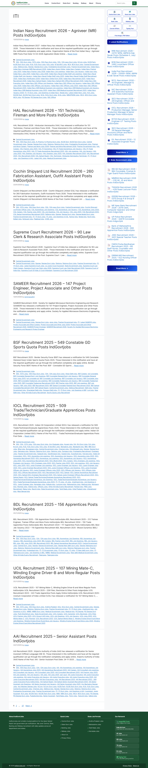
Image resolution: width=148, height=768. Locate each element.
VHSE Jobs (49, 219)
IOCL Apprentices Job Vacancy (71, 458)
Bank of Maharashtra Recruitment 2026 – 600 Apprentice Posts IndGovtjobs (121, 228)
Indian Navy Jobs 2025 (21, 74)
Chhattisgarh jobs (76, 449)
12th (59, 62)
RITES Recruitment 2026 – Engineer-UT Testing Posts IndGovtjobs (121, 121)
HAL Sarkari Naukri (42, 156)
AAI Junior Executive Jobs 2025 (81, 677)
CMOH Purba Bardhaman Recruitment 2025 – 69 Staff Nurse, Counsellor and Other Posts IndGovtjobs (121, 247)
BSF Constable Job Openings (50, 378)
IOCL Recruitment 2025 (50, 472)
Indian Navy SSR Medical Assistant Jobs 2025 (30, 90)
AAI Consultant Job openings (88, 670)
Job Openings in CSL (60, 217)
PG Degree (26, 97)
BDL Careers (46, 541)
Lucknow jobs (61, 484)
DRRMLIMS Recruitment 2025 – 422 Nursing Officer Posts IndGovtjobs (122, 257)
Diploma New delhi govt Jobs (56, 548)
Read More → (122, 152)
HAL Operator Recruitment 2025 (74, 153)
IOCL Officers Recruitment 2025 (29, 472)
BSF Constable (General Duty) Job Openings (29, 376)
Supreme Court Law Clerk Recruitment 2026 (68, 268)
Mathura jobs (86, 484)
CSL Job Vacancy (62, 212)
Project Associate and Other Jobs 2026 (55, 325)
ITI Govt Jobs (32, 93)
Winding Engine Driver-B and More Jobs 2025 (76, 621)
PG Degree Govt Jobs (39, 97)
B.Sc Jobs (50, 64)
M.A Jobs (90, 93)
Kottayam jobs (28, 219)
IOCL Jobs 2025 (19, 465)
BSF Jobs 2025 (26, 385)
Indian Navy (95, 67)
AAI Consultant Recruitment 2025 (67, 672)
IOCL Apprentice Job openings (39, 456)
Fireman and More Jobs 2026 (38, 146)
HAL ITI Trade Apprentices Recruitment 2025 (47, 151)
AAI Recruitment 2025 (67, 679)
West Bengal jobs (23, 491)
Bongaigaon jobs (32, 449)
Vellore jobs (93, 696)
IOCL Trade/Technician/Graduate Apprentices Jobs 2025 (34, 482)
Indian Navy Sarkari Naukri (36, 81)
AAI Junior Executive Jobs (59, 677)
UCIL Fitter (92, 614)
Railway (83, 3)
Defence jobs (22, 67)
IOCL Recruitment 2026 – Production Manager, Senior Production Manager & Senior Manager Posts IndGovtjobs (122, 111)
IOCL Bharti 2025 (55, 461)
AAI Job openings (19, 675)
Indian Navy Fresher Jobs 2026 (33, 71)
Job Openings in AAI (76, 691)
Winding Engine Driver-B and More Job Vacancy (41, 621)
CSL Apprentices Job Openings (43, 210)
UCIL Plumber (30, 618)
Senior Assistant (49, 696)
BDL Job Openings (77, 541)
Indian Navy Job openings (55, 71)
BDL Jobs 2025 (27, 543)
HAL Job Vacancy (85, 151)
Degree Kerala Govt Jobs (85, 214)
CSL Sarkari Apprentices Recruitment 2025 (28, 214)
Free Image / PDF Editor (122, 34)
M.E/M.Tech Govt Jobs (31, 95)
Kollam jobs (17, 219)
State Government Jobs (73, 266)
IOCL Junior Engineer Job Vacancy (65, 465)
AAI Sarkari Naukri (46, 682)
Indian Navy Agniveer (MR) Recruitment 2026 (29, 69)
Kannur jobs (73, 217)
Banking (75, 3)
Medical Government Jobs (56, 158)
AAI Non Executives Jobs (49, 679)
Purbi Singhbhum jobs (26, 614)
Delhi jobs (88, 388)
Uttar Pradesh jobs (79, 489)
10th (17, 62)
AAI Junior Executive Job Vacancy (36, 677)
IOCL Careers (68, 461)
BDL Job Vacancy (90, 541)
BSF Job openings (80, 383)
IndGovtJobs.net (20, 765)
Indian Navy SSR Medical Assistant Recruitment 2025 (67, 90)
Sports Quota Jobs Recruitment (58, 393)
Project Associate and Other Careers (26, 325)
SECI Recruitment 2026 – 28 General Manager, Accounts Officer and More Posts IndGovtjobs (121, 131)
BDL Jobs (16, 543)
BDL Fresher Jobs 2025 (60, 541)
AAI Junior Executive (75, 675)
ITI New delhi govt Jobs (84, 550)
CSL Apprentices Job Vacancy (66, 210)
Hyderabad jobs (32, 550)
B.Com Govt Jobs (50, 686)
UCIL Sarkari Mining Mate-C (64, 618)
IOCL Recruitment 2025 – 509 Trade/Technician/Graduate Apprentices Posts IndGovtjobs (54, 410)
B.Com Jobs (82, 62)
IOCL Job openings (78, 463)
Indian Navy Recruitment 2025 (74, 78)
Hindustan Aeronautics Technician (74, 156)
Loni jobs (90, 390)
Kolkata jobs (50, 484)
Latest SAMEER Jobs (88, 322)
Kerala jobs (64, 93)
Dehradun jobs (23, 451)
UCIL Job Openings (57, 616)
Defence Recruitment (76, 388)
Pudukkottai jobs (36, 696)
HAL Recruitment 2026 (26, 156)
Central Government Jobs (25, 60)
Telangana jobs (52, 555)
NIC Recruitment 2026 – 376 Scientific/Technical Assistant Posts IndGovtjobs (120, 91)
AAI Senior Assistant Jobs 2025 (69, 684)
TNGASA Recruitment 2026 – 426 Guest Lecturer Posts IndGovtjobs (122, 189)
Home (47, 3)
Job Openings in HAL (25, 158)
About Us (65, 734)
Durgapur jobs (67, 451)
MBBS (48, 553)
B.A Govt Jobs (82, 444)
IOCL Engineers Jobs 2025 (41, 463)
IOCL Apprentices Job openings (47, 458)
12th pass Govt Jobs (69, 62)
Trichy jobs (73, 696)
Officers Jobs (43, 487)
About (91, 3)
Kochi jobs (91, 217)
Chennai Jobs (64, 449)
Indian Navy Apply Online (56, 69)
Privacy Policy (66, 738)
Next (29, 706)
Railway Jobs (130, 20)
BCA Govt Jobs (77, 64)
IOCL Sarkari (64, 472)
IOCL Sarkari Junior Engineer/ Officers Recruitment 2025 (73, 475)
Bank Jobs (114, 20)
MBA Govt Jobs (66, 693)
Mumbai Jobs (22, 487)
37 (23, 706)
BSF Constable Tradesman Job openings (33, 381)
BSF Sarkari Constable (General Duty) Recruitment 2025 (70, 385)
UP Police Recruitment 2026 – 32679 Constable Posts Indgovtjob (120, 219)
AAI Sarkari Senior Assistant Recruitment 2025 (71, 682)
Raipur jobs (27, 489)
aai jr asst (63, 675)
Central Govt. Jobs (25, 545)
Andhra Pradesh (51, 607)
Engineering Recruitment (82, 451)
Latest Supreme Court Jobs (34, 266)
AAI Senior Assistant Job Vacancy (44, 684)
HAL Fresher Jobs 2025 (28, 149)
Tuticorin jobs (83, 696)
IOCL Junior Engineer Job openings (39, 465)
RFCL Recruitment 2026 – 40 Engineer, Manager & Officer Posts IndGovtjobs (121, 82)
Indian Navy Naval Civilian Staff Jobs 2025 (48, 76)
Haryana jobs (87, 454)
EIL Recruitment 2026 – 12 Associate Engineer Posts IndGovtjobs (121, 141)
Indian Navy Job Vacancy (75, 71)
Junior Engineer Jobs (25, 484)
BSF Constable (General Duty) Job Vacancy (62, 376)
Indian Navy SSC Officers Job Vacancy (36, 86)
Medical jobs (70, 611)
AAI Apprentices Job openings (71, 668)
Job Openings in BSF (78, 390)
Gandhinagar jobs (54, 454)
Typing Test (130, 27)
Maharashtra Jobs (74, 484)
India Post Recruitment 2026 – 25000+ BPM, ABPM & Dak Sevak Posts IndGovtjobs (122, 73)
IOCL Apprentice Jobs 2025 (84, 456)
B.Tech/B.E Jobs (61, 64)
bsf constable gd (33, 378)
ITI (26, 93)
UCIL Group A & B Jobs (40, 616)
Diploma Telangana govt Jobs (78, 548)
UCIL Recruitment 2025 (44, 618)
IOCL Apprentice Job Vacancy (62, 456)
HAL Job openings (71, 151)
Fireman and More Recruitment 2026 (63, 146)
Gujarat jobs (65, 454)
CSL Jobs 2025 (75, 212)
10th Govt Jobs (25, 62)
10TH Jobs (36, 62)
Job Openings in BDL (37, 553)
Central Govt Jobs (114, 13)
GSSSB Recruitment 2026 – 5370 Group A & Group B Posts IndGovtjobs (122, 198)
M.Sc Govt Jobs (51, 95)
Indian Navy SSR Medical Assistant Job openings (45, 88)
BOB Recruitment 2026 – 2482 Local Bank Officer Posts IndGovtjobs (120, 64)
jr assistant (89, 691)
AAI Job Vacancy (33, 675)
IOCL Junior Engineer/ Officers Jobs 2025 (45, 470)
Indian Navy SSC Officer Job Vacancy (68, 83)
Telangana (42, 555)
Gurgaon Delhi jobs (50, 390)
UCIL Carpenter (69, 614)
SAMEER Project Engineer (36, 327)
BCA (69, 64)
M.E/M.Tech (17, 95)
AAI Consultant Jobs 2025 (44, 672)
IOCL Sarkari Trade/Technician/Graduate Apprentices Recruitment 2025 (50, 477)
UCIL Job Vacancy (72, 616)
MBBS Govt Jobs (38, 611)
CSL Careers (18, 212)
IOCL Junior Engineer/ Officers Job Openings (64, 468)
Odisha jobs (32, 487)
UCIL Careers (58, 614)
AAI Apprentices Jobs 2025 (30, 670)
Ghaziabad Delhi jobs (34, 390)
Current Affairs (114, 27)
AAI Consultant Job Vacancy (23, 672)
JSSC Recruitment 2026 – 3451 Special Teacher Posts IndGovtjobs (122, 237)
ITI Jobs (49, 217)
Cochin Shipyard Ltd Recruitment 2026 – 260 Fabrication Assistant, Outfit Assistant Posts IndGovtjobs (53, 176)
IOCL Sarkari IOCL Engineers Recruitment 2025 (35, 475)
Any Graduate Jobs (56, 444)
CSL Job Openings (48, 212)
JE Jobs (68, 482)
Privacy (98, 3)
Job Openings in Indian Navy (48, 93)
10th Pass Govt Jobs (48, 62)
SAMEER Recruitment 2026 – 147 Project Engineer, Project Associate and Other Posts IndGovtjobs (52, 288)
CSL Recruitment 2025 (90, 212)
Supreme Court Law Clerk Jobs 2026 (37, 268)
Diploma (51, 144)
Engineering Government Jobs (60, 67)
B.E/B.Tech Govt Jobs (21, 64)
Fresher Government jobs (80, 67)
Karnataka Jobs (39, 484)
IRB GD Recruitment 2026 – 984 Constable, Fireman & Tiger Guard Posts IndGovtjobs (122, 171)
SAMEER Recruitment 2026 (56, 327)
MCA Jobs (17, 97)
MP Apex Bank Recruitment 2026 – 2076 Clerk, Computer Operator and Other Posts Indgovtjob (122, 208)
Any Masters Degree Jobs (27, 686)
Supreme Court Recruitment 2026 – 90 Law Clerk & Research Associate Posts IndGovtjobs (54, 234)
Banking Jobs (66, 728)
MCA (82, 95)
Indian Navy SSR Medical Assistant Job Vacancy (81, 88)
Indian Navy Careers (73, 69)
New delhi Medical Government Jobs (84, 553)
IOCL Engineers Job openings (84, 461)
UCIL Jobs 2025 (86, 616)
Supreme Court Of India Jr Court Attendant (36, 270)
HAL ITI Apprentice (45, 149)
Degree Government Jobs (48, 545)
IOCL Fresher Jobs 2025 (61, 463)
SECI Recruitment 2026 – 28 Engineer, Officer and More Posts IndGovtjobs (121, 101)
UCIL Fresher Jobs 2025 (22, 616)
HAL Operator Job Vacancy (32, 153)
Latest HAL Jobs (40, 158)
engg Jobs (53, 322)
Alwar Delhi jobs (71, 374)
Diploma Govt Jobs (61, 144)
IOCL (25, 456)
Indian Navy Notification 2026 (29, 78)
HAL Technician (55, 156)
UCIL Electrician (81, 614)
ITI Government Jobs (49, 550)
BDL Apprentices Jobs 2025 (30, 541)
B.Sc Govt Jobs (40, 64)
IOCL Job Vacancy (92, 463)
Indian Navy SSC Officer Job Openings (39, 83)
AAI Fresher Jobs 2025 (89, 672)
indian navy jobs (91, 71)
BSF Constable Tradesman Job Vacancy (63, 381)
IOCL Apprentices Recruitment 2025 (35, 461)
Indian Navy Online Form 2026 (52, 78)
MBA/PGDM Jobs (73, 95)
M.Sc (42, 95)
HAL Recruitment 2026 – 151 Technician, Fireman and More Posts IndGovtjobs (49, 112)
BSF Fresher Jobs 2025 (64, 383)
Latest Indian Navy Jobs (77, 93)
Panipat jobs (78, 487)
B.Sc (31, 64)
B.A (75, 444)
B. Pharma (40, 142)
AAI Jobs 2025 (53, 675)
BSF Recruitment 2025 (41, 385)
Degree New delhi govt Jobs (68, 545)
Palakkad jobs (39, 219)
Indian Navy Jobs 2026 (39, 74)
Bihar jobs (21, 449)
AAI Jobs (44, 675)
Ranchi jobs (36, 489)
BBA (86, 447)
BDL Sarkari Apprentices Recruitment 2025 (66, 543)
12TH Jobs (28, 444)
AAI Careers (72, 670)
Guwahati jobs (76, 454)
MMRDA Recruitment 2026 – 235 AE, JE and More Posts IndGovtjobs (121, 180)
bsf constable (93, 374)
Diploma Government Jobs (34, 548)
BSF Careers (82, 374)
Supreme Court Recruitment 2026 (65, 270)
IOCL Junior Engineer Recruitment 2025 (32, 468)
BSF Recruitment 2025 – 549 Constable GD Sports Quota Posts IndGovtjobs (51, 344)
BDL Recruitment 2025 (41, 543)
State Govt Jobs (130, 13)
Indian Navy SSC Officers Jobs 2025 (64, 86)
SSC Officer (51, 97)
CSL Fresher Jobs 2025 (32, 212)
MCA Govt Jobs (91, 95)
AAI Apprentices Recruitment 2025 (54, 670)
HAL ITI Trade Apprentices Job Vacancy (67, 149)
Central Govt (55, 3)
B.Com (40, 686)
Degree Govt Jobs (41, 67)
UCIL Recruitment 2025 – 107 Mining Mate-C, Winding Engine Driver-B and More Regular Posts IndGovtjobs (56, 573)
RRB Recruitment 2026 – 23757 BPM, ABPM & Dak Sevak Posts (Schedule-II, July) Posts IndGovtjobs (121, 54)
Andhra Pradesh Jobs (96, 721)
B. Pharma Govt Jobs (52, 142)
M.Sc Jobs (62, 95)
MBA (58, 693)
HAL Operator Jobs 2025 (52, 153)
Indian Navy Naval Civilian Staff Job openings (65, 74)
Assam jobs (68, 444)
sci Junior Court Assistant (54, 266)
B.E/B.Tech (92, 62)
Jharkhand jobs (77, 482)
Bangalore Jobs (66, 447)
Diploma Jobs (56, 451)
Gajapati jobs (42, 454)
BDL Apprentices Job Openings (68, 538)
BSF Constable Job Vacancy (72, 378)
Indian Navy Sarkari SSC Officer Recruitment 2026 (65, 81)
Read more (72, 54)
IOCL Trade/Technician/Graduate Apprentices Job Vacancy (75, 479)
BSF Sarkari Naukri (41, 388)
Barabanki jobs (78, 447)
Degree (30, 67)
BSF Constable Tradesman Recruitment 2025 (38, 383)
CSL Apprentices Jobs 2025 (88, 210)
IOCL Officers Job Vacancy (71, 470)
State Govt (66, 3)
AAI (58, 668)
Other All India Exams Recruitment (33, 393)
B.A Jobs (92, 444)
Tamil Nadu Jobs (65, 489)
